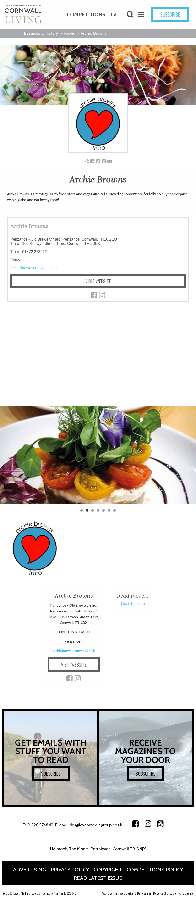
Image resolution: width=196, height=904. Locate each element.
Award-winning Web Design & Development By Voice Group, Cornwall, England (148, 893)
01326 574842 (40, 825)
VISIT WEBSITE (98, 281)
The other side (132, 603)
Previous (7, 457)
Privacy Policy (70, 869)
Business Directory (41, 33)
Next (189, 457)
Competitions (86, 14)
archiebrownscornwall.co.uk (34, 268)
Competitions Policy (155, 869)
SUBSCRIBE (170, 14)
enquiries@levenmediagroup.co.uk (90, 825)
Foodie (69, 33)
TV (113, 14)
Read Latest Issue (98, 878)
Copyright (108, 869)
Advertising (29, 869)
